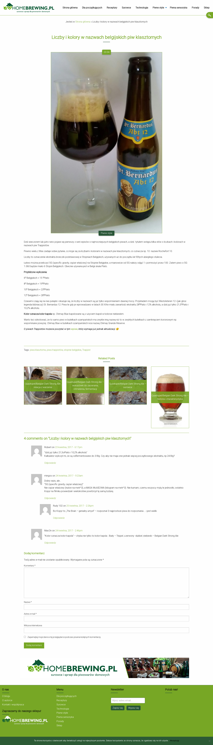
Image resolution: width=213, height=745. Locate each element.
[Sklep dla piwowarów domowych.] (25, 720)
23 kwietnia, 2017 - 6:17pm (68, 447)
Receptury (112, 7)
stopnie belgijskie (72, 350)
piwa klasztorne (38, 350)
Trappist (86, 350)
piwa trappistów (55, 350)
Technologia (142, 7)
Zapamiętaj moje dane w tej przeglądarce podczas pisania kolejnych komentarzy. (64, 637)
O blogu (6, 696)
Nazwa (28, 602)
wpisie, (75, 329)
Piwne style (158, 7)
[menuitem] (70, 7)
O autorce (7, 700)
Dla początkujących (92, 7)
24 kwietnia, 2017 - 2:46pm (69, 530)
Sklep (207, 7)
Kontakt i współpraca (13, 704)
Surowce (126, 7)
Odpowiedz (50, 463)
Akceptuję (174, 741)
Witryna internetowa (33, 625)
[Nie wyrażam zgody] (209, 740)
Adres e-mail (30, 614)
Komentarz (30, 565)
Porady (195, 7)
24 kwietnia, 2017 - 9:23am (69, 475)
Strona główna (70, 7)
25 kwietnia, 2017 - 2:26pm (80, 505)
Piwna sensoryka (178, 7)
